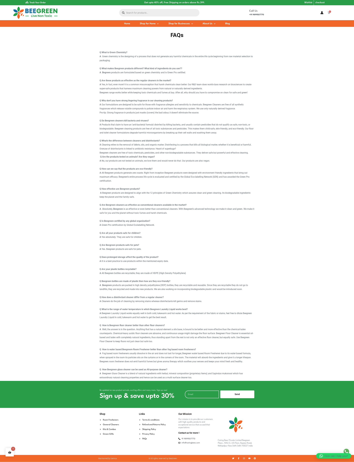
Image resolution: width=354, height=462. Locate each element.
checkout (320, 2)
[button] (333, 456)
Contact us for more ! (188, 433)
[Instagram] (244, 458)
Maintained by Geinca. (107, 458)
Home (127, 23)
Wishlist (308, 2)
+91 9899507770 (256, 15)
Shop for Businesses (179, 23)
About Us (207, 23)
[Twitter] (233, 458)
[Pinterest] (255, 458)
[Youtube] (249, 458)
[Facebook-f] (239, 458)
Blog (227, 23)
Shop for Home (148, 23)
